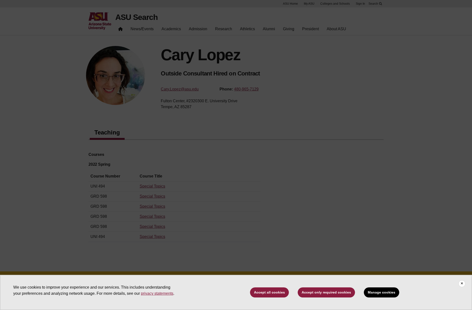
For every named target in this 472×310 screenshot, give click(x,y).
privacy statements (157, 293)
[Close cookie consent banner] (461, 283)
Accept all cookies (269, 292)
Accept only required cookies (326, 292)
